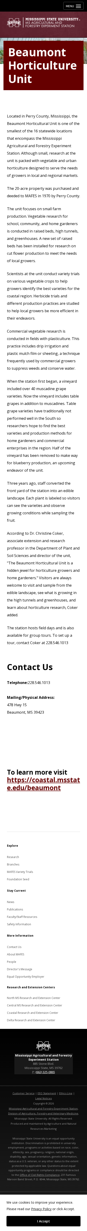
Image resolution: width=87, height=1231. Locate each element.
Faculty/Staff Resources (22, 917)
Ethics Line (65, 1093)
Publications (15, 909)
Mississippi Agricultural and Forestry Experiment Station (43, 1108)
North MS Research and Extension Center (33, 998)
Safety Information (19, 924)
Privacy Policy (41, 1209)
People (11, 962)
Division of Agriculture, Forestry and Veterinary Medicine (43, 1113)
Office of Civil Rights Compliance (40, 1175)
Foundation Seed (18, 879)
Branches (13, 864)
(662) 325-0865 (45, 1072)
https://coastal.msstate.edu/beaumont (43, 783)
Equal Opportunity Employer (25, 977)
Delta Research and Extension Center (31, 1020)
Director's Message (19, 969)
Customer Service (24, 1093)
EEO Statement (47, 1093)
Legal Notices (43, 1098)
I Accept (43, 1221)
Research (13, 857)
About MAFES (15, 954)
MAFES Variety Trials (20, 872)
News (10, 902)
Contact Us (14, 947)
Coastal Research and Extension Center (32, 1013)
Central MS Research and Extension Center (34, 1005)
